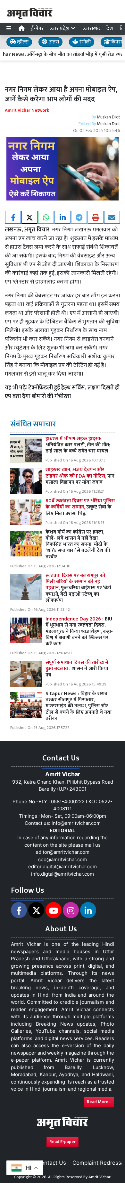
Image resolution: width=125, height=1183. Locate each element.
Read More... (99, 1101)
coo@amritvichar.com (62, 859)
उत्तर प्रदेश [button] (60, 28)
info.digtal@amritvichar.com (62, 874)
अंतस (53, 42)
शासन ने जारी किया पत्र (77, 668)
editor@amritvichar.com (62, 852)
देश (109, 28)
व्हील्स (22, 42)
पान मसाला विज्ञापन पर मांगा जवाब (80, 475)
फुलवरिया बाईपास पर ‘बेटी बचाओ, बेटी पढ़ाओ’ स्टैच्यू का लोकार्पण (78, 588)
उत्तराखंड (91, 28)
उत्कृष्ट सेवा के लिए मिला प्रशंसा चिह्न (80, 507)
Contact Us (51, 1163)
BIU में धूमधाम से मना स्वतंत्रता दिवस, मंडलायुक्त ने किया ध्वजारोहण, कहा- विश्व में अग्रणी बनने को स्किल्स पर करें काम (79, 631)
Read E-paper (62, 1141)
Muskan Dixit (108, 117)
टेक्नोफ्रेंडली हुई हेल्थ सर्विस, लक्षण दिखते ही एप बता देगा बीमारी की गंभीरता (62, 392)
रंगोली (84, 42)
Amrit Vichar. (99, 1176)
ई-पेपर (37, 28)
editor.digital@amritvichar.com (62, 866)
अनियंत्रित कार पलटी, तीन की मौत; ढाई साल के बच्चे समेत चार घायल (78, 444)
